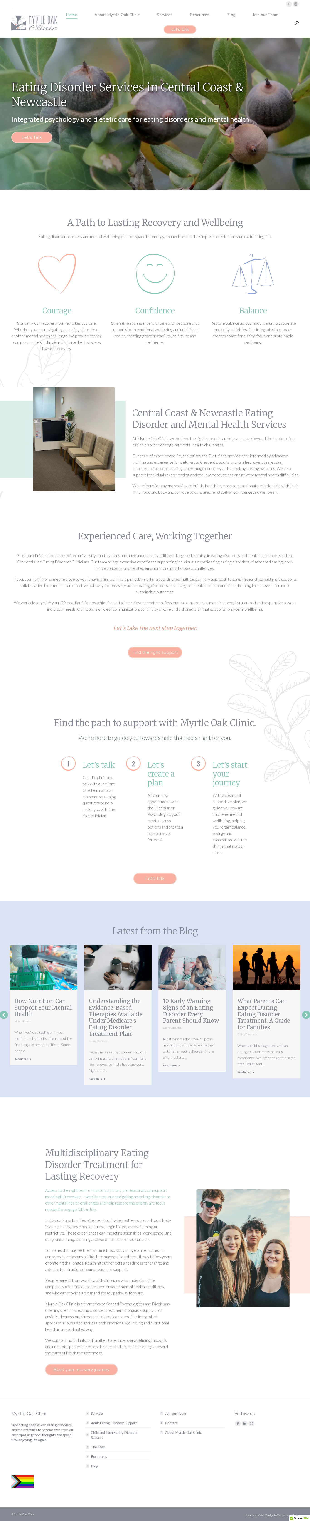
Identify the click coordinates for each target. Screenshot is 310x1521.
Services (97, 1413)
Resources (99, 1456)
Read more (21, 1058)
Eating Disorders (98, 1041)
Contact (171, 1423)
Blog (94, 1466)
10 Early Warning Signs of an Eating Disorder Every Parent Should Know (191, 1011)
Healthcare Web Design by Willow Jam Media (272, 1515)
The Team (98, 1447)
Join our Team (175, 1413)
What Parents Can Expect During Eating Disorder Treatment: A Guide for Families (263, 1014)
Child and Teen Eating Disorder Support (114, 1434)
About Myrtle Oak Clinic (183, 1432)
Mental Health (22, 1021)
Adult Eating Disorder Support (114, 1423)
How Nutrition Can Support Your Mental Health (43, 1008)
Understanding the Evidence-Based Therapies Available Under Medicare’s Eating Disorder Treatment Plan (116, 1017)
